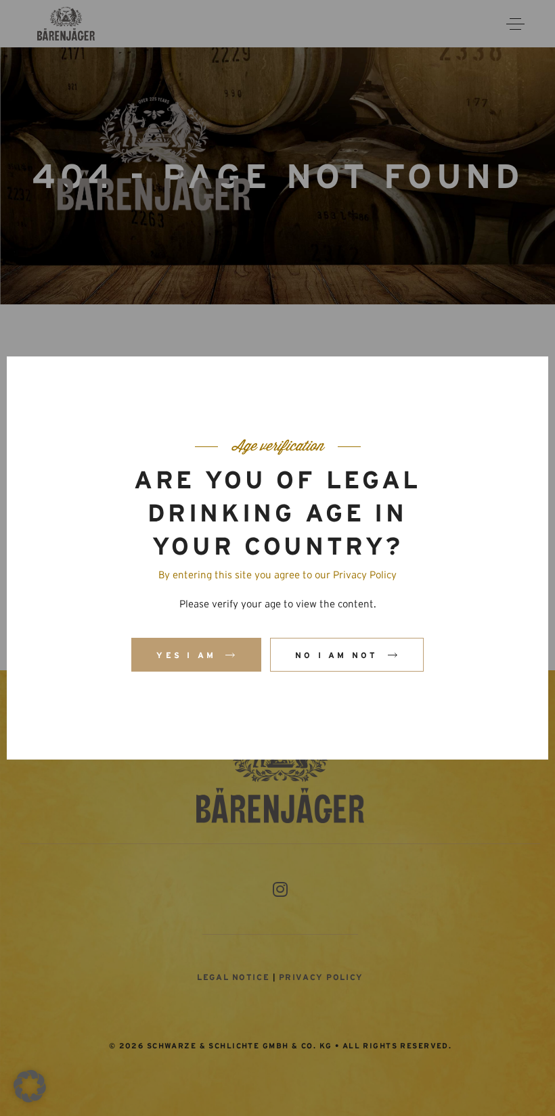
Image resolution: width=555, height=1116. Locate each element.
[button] (30, 1086)
